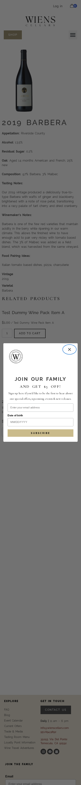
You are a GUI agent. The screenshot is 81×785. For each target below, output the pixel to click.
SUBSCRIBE (40, 433)
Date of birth (15, 415)
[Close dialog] (69, 349)
